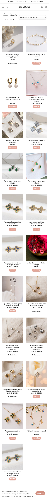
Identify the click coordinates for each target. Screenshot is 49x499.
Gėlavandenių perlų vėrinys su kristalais (36, 55)
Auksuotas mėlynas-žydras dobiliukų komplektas (12, 263)
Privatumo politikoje (26, 496)
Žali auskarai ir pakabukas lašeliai (12, 182)
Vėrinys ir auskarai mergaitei (36, 431)
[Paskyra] (42, 7)
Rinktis (36, 106)
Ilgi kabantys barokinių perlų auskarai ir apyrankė (12, 304)
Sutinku (40, 493)
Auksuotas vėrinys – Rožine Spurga (36, 263)
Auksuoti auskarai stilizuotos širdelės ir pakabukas (36, 304)
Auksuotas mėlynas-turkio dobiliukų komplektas (12, 472)
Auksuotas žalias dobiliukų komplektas (12, 223)
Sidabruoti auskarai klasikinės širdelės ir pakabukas (36, 347)
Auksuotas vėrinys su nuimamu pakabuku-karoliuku (12, 55)
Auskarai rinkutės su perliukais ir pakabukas (12, 98)
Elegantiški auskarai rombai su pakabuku (36, 390)
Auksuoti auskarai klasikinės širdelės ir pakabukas (12, 390)
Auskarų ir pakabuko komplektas (12, 141)
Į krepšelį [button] (36, 63)
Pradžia (6, 13)
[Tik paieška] (6, 7)
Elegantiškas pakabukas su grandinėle (36, 141)
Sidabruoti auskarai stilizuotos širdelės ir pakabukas (12, 347)
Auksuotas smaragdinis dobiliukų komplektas (12, 432)
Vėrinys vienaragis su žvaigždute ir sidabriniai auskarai (36, 99)
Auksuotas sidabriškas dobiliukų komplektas (36, 223)
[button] (3, 7)
